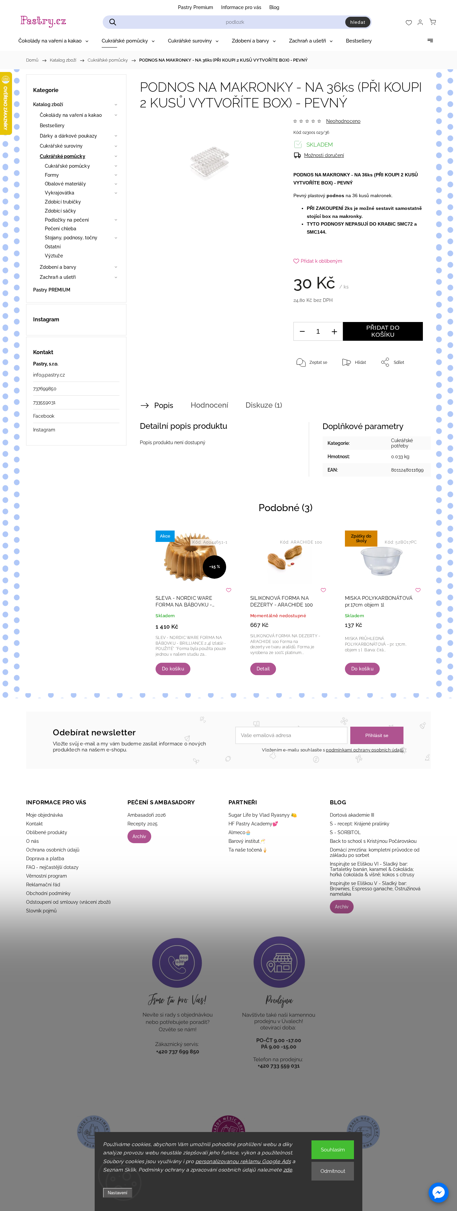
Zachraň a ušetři (58, 277)
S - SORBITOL (345, 832)
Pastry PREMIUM (51, 290)
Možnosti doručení (324, 155)
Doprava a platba (45, 858)
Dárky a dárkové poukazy (68, 136)
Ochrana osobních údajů (52, 850)
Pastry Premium (195, 7)
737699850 (45, 388)
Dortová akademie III (352, 815)
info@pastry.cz (49, 375)
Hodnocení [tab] (209, 405)
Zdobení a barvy (58, 267)
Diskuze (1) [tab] (264, 405)
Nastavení (117, 1192)
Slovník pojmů (41, 910)
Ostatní (53, 246)
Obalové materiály (65, 183)
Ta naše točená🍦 (248, 850)
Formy (52, 175)
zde (287, 1170)
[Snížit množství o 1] (302, 331)
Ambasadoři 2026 (146, 815)
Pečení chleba (60, 228)
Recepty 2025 (142, 823)
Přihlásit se (376, 735)
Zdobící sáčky (60, 211)
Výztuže (54, 255)
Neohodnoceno (343, 121)
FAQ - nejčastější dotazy (52, 867)
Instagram (44, 429)
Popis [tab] (163, 405)
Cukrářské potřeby (402, 443)
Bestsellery (52, 125)
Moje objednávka (44, 815)
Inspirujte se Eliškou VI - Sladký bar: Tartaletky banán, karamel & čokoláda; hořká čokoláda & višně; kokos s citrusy (372, 869)
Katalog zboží (48, 104)
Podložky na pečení (67, 220)
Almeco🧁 (240, 832)
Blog (274, 7)
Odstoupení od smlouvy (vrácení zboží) (68, 902)
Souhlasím (333, 1150)
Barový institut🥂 (247, 841)
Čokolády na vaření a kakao (71, 115)
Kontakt (34, 823)
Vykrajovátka (59, 192)
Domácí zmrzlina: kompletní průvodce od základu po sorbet (375, 852)
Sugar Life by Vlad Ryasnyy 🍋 (263, 815)
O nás (32, 841)
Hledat (357, 22)
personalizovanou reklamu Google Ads (243, 1161)
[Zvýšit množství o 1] (334, 331)
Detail (263, 668)
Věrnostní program (46, 876)
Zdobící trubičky (63, 202)
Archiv (139, 836)
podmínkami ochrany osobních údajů (364, 749)
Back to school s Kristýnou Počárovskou (373, 841)
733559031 (44, 402)
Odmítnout (333, 1171)
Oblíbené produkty (46, 832)
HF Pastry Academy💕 (253, 823)
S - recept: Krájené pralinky (359, 823)
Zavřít (408, 384)
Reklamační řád (43, 884)
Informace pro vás (241, 7)
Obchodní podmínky (48, 893)
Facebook (43, 416)
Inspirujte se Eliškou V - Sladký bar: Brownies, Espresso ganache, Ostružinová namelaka (375, 889)
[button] (439, 1193)
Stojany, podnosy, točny (71, 237)
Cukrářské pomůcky (62, 156)
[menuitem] (53, 41)
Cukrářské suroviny (61, 146)
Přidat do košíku (382, 331)
